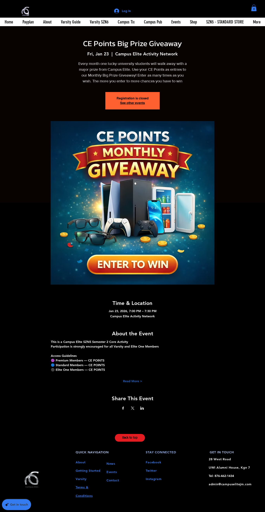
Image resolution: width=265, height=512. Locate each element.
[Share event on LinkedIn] (142, 408)
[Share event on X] (132, 408)
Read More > (132, 381)
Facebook (153, 462)
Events (112, 472)
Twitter (151, 470)
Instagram (153, 479)
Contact (113, 480)
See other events (132, 103)
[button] (254, 7)
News (111, 464)
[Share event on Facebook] (123, 408)
